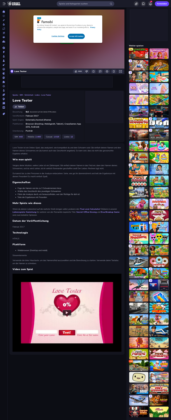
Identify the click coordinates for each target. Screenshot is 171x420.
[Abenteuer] (3, 48)
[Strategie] (3, 99)
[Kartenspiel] (3, 78)
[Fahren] (3, 69)
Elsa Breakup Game (110, 212)
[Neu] (3, 20)
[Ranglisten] (3, 41)
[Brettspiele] (3, 60)
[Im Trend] (3, 24)
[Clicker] (3, 65)
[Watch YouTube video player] (67, 313)
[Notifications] (150, 3)
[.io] (3, 73)
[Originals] (3, 33)
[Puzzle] (3, 82)
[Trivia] (3, 103)
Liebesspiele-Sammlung (24, 212)
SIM (21, 95)
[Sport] (3, 95)
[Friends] (136, 3)
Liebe (37, 95)
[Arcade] (3, 56)
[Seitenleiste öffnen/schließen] (4, 4)
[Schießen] (3, 86)
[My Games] (143, 3)
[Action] (3, 52)
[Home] (3, 12)
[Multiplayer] (3, 37)
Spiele (15, 95)
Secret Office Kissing (86, 212)
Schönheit (29, 95)
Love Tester (46, 95)
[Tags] (3, 114)
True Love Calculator (90, 209)
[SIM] (3, 90)
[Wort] (3, 107)
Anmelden (162, 3)
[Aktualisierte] (3, 29)
